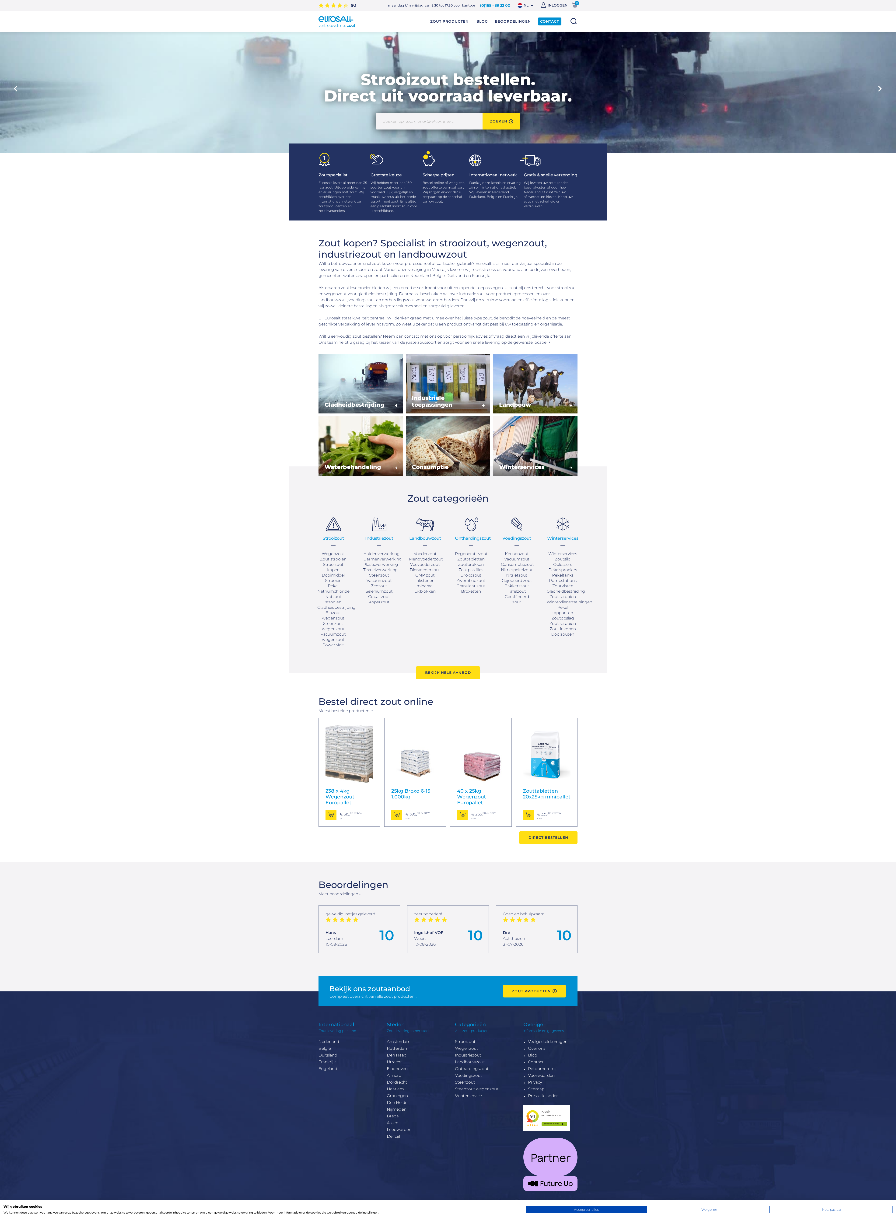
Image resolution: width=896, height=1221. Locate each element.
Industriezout (468, 1055)
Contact (536, 1062)
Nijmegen (396, 1109)
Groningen (397, 1095)
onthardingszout (398, 299)
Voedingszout (468, 1075)
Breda (393, 1116)
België (324, 1048)
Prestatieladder (543, 1095)
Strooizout (465, 1041)
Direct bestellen (548, 837)
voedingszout (362, 299)
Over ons (536, 1048)
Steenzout (465, 1082)
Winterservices (562, 553)
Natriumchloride (333, 591)
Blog (532, 1055)
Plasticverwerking (380, 564)
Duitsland (327, 1055)
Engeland (327, 1068)
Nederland (328, 1041)
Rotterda (395, 1048)
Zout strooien (333, 559)
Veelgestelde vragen (547, 1041)
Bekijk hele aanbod (448, 672)
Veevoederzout (425, 564)
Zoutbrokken (471, 564)
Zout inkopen (563, 628)
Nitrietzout (516, 575)
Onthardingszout (472, 1068)
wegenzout (335, 293)
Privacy (535, 1082)
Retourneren (540, 1068)
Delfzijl (393, 1136)
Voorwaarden (541, 1075)
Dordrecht (397, 1082)
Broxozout (471, 575)
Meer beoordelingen (338, 894)
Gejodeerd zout (517, 580)
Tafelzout (517, 591)
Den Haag (397, 1055)
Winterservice (468, 1095)
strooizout (567, 287)
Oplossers (562, 564)
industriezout (472, 293)
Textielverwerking (380, 569)
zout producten (531, 991)
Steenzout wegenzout (476, 1089)
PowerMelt (333, 645)
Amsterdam (398, 1041)
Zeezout (379, 586)
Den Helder (398, 1102)
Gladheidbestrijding (336, 607)
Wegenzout (333, 553)
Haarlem (395, 1089)
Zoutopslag (563, 618)
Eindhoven (397, 1068)
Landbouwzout (470, 1062)
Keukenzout (517, 553)
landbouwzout (332, 299)
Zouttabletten (471, 559)
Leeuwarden (399, 1129)
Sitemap (536, 1089)
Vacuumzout (379, 580)
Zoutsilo (562, 559)
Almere (394, 1075)
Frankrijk (327, 1062)
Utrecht (394, 1062)
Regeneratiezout (471, 553)
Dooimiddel (333, 575)
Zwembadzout (470, 580)
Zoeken (573, 21)
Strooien (333, 580)
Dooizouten (562, 634)
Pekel (333, 586)
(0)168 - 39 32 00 (495, 5)
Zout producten (449, 21)
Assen (392, 1122)
